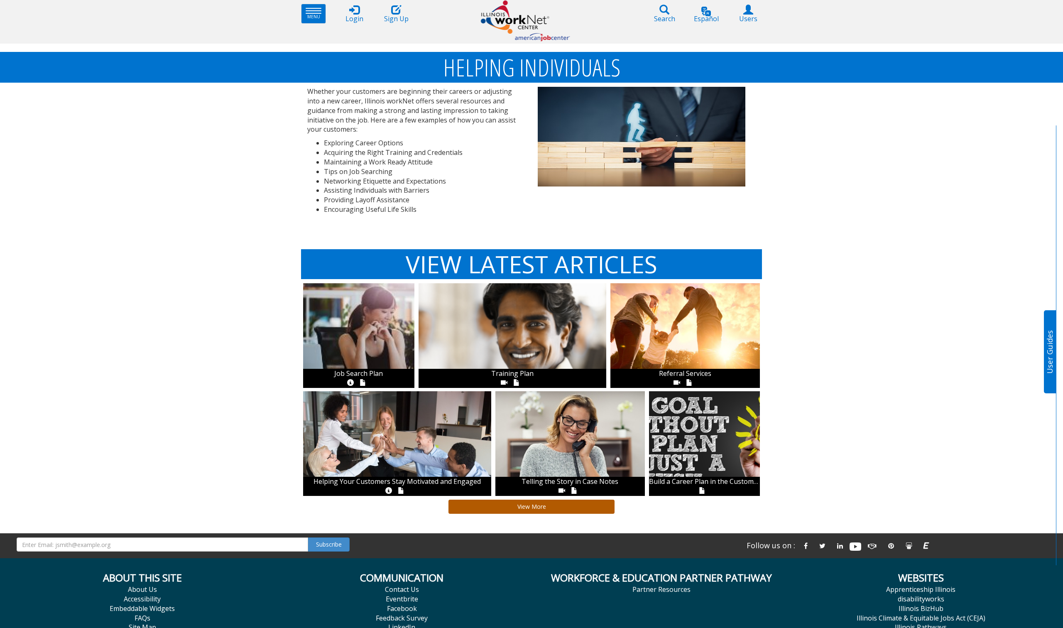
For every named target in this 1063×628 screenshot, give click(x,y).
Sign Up (396, 18)
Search (664, 18)
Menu (316, 13)
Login (354, 18)
